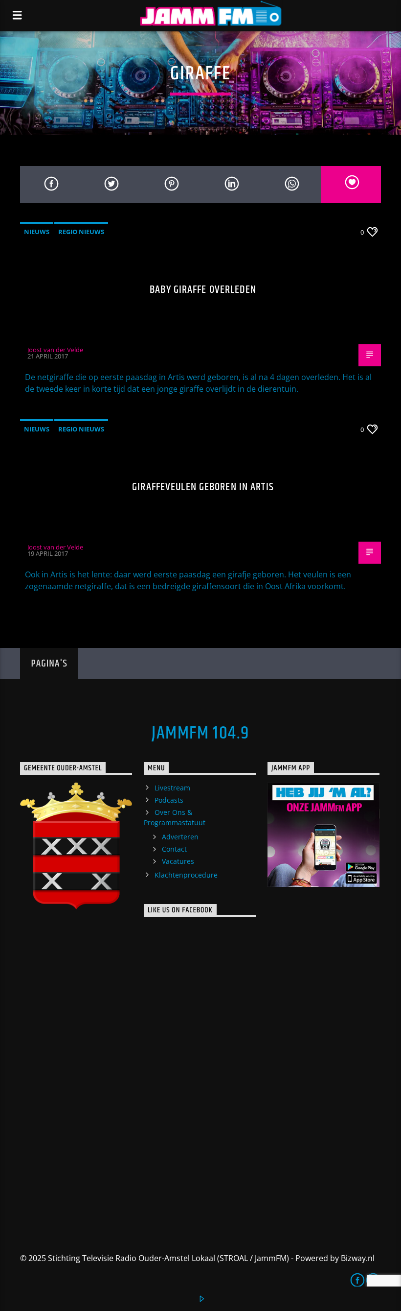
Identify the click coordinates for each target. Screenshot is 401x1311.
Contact (174, 849)
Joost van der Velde (55, 349)
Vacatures (178, 861)
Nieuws (36, 231)
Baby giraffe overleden (203, 289)
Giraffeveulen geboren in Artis (203, 487)
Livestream (172, 787)
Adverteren (180, 836)
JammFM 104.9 (200, 733)
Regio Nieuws (81, 231)
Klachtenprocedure (186, 875)
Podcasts (169, 800)
